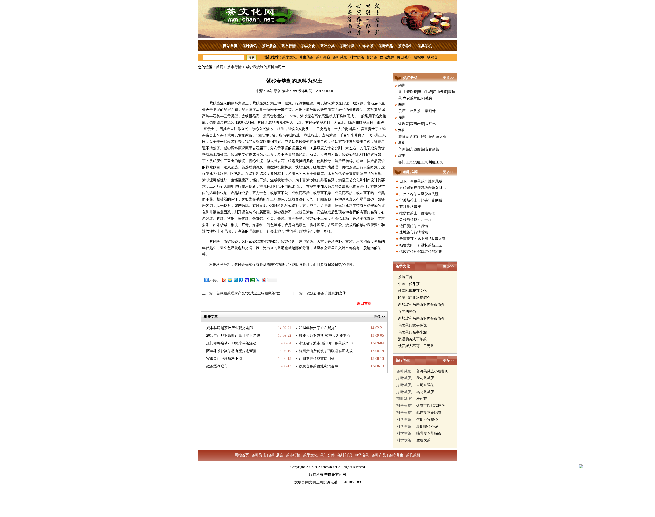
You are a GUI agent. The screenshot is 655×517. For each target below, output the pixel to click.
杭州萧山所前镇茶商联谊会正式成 (326, 351)
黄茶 (401, 130)
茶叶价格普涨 (410, 207)
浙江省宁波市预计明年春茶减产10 (326, 343)
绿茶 (401, 85)
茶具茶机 (425, 46)
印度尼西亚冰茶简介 (414, 298)
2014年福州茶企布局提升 (318, 328)
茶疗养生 (405, 46)
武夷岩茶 (417, 124)
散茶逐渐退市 (217, 366)
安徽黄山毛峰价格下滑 (224, 359)
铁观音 (432, 57)
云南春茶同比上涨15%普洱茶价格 (426, 239)
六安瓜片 (410, 98)
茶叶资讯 (250, 46)
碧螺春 (419, 57)
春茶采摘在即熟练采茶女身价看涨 (426, 187)
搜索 (251, 57)
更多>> (379, 317)
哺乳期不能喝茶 (428, 433)
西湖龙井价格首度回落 (317, 359)
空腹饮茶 (423, 440)
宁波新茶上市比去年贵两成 (420, 200)
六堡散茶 (417, 149)
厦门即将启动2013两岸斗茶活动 (231, 343)
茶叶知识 (347, 46)
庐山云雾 (440, 92)
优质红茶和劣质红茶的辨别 (420, 252)
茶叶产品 (386, 46)
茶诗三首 (405, 277)
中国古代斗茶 (409, 284)
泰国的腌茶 (407, 311)
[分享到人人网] (241, 280)
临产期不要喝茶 (428, 413)
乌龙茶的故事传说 (412, 325)
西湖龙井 (387, 57)
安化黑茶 (432, 149)
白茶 (401, 104)
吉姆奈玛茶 (425, 385)
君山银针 (420, 137)
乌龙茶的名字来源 (412, 332)
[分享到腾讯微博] (235, 280)
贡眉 (402, 111)
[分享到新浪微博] (224, 280)
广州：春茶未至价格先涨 (419, 194)
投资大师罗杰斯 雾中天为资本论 (324, 335)
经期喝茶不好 (427, 426)
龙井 (402, 92)
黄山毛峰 (404, 57)
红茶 (401, 155)
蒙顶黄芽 (405, 137)
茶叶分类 (327, 46)
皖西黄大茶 (437, 137)
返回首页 (364, 303)
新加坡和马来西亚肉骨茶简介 (421, 305)
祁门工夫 (405, 162)
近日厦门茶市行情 (413, 226)
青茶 (401, 117)
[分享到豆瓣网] (252, 280)
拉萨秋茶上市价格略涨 (417, 213)
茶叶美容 (323, 57)
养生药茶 (306, 57)
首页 (219, 67)
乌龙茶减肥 (425, 392)
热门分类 (410, 78)
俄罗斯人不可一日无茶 (416, 346)
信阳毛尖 (425, 98)
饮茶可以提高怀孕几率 (434, 406)
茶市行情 (288, 46)
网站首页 (230, 46)
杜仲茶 (421, 399)
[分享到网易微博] (263, 280)
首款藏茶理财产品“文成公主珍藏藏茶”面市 (250, 293)
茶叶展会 (269, 46)
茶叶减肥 (340, 57)
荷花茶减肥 (425, 378)
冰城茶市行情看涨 (413, 232)
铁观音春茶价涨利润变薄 (326, 293)
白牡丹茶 (413, 111)
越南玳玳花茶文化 (412, 291)
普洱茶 (372, 57)
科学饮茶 (357, 57)
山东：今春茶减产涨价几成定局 (424, 181)
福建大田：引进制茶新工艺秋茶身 (426, 245)
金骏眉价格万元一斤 (415, 219)
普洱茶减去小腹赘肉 (432, 371)
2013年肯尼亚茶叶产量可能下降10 (233, 335)
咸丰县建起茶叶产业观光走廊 (229, 328)
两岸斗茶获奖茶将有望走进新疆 (231, 351)
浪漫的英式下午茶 (412, 339)
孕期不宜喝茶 (427, 419)
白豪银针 (428, 111)
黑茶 (401, 143)
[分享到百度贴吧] (258, 280)
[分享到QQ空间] (230, 280)
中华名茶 (366, 46)
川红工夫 (436, 162)
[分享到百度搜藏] (246, 280)
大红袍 (430, 124)
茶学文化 (308, 46)
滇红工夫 (420, 162)
